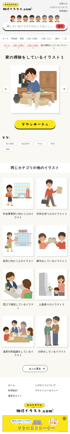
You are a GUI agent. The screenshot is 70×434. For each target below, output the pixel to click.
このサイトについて (58, 7)
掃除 (8, 149)
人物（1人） (47, 38)
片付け (40, 144)
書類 (22, 38)
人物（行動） (33, 38)
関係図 (14, 38)
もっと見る (35, 368)
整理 (53, 144)
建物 (57, 38)
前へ (6, 89)
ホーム (7, 45)
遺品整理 (25, 144)
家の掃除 (10, 144)
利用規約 (63, 11)
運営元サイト (15, 396)
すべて (6, 38)
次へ (64, 89)
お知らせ (63, 3)
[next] (65, 38)
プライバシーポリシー (46, 390)
